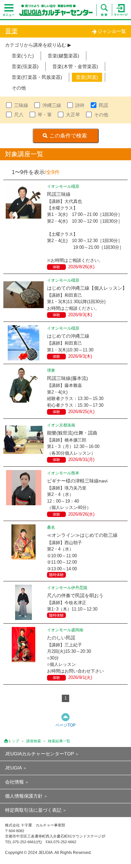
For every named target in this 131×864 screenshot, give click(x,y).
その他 (19, 88)
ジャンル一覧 (112, 31)
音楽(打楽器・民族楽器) (37, 77)
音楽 (11, 31)
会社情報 (14, 782)
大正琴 (73, 114)
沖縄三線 (51, 105)
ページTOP (65, 725)
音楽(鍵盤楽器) (63, 55)
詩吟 (80, 105)
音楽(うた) (23, 55)
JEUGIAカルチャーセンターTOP (39, 753)
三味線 (21, 105)
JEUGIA (13, 767)
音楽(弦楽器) (25, 66)
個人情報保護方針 (24, 796)
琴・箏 (45, 114)
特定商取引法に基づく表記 (33, 810)
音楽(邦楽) (87, 77)
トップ (13, 741)
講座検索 (33, 741)
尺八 (19, 114)
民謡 (103, 105)
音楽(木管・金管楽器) (75, 66)
